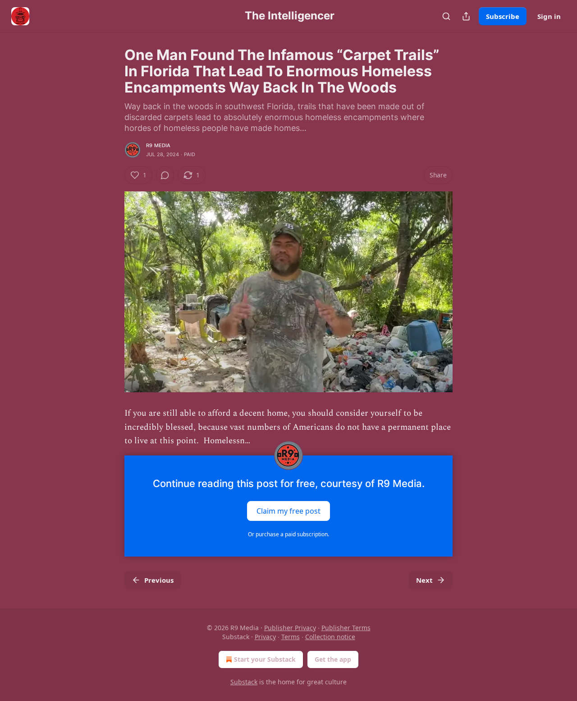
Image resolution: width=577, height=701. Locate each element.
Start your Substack (265, 659)
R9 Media (158, 145)
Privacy (265, 636)
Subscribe (502, 16)
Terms (290, 636)
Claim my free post (288, 510)
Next (424, 580)
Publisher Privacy (290, 627)
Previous (159, 580)
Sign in (549, 16)
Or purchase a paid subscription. (288, 534)
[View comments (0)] (165, 175)
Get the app (333, 659)
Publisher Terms (346, 627)
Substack (243, 682)
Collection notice (330, 636)
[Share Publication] (466, 16)
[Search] (446, 16)
